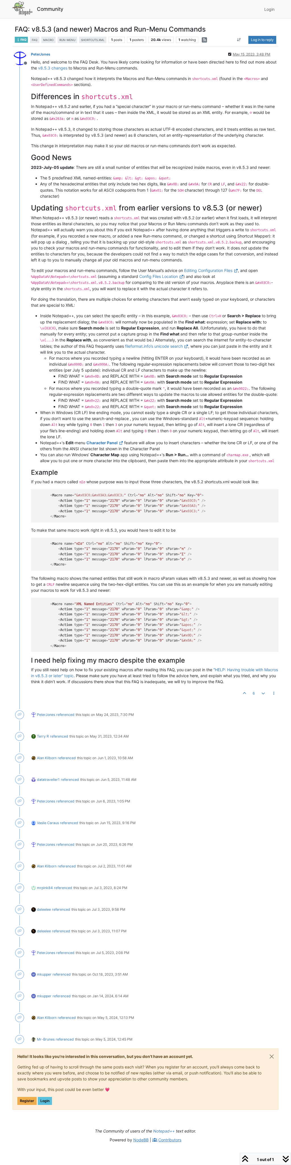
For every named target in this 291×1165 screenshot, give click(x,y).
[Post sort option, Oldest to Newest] (239, 40)
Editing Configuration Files (208, 270)
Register (27, 1101)
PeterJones (40, 54)
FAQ (23, 40)
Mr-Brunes (46, 1039)
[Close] (271, 1056)
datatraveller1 (48, 779)
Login (44, 1101)
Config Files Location (158, 276)
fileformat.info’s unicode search (154, 346)
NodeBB (141, 1139)
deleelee (44, 909)
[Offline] (22, 58)
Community (50, 9)
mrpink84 (45, 888)
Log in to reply (262, 40)
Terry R (43, 736)
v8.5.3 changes (52, 67)
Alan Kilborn (47, 758)
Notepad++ (164, 1131)
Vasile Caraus (48, 823)
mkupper (44, 974)
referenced (65, 714)
